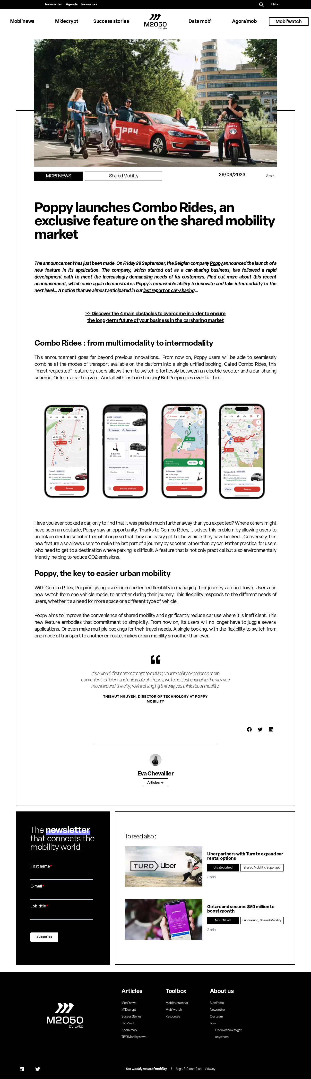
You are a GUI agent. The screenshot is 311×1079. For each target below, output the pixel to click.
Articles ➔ (155, 783)
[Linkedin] (22, 1069)
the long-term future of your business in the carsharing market (155, 320)
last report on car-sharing (169, 290)
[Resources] (89, 4)
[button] (262, 4)
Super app (273, 867)
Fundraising (250, 920)
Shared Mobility (123, 176)
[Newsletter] (53, 4)
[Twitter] (37, 1069)
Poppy (216, 263)
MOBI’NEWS (58, 176)
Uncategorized (223, 867)
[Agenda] (72, 4)
